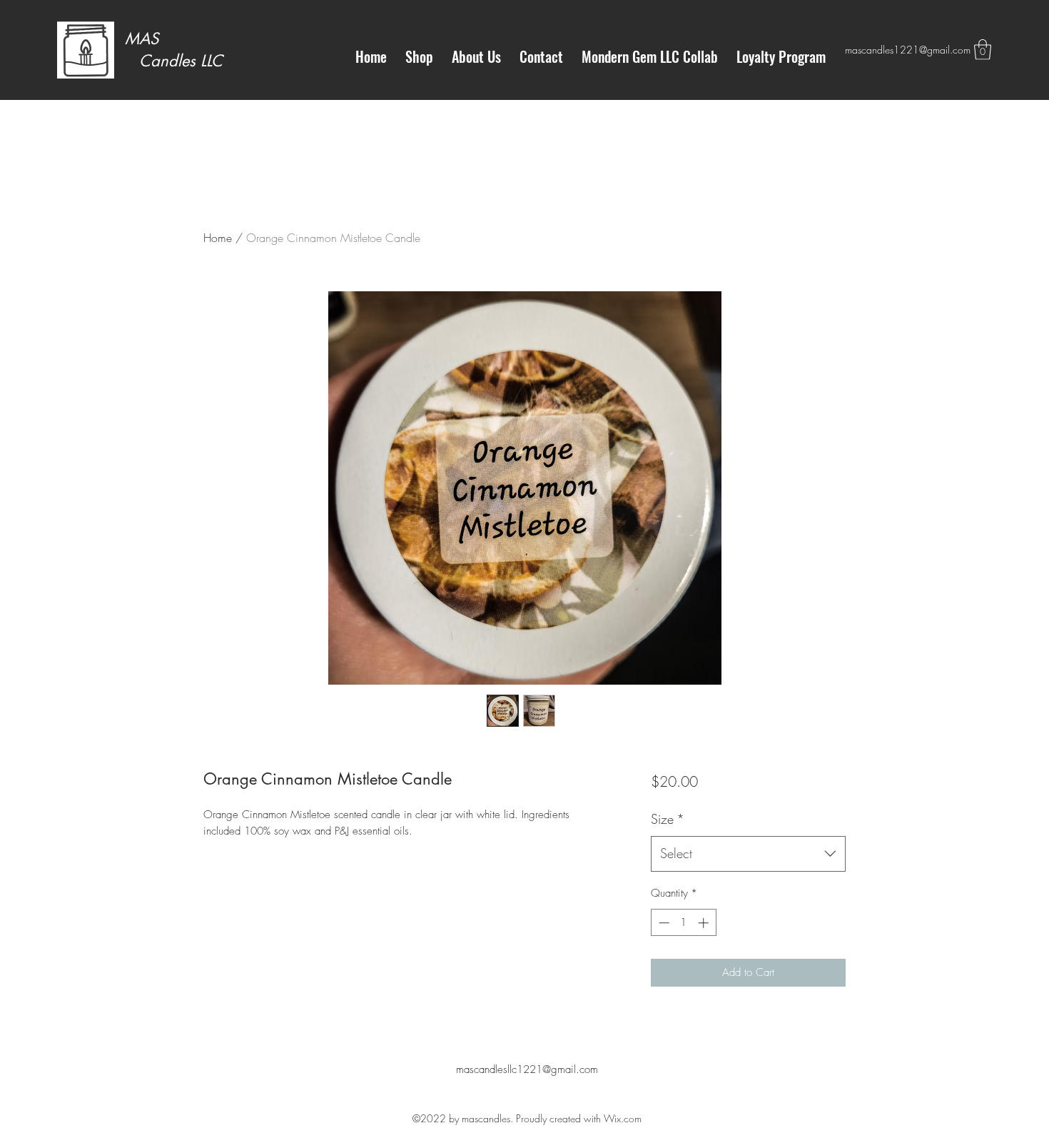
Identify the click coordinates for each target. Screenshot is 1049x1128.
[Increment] (704, 923)
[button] (982, 49)
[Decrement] (662, 923)
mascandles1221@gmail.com (908, 49)
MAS (141, 39)
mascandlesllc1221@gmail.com (527, 1069)
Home (217, 238)
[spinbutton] (683, 923)
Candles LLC (174, 61)
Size (667, 818)
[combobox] (748, 854)
